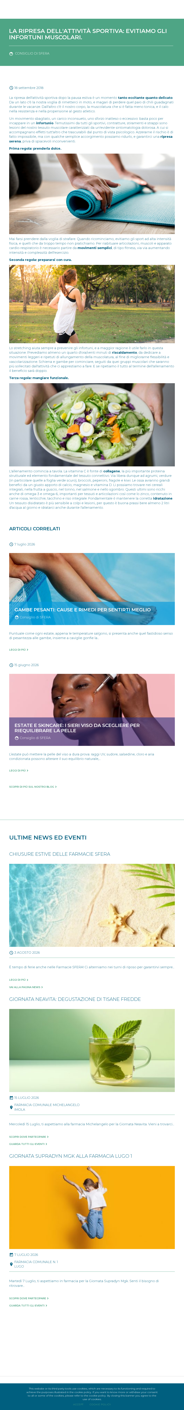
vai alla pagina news (24, 987)
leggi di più (17, 979)
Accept (78, 1404)
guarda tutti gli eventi (27, 1144)
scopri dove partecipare (27, 1136)
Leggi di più (17, 649)
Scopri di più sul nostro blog (31, 786)
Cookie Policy (100, 1404)
